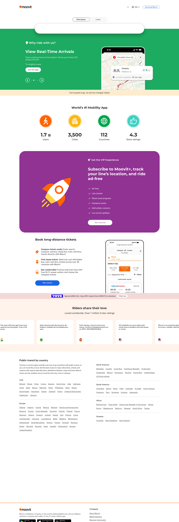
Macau (35, 388)
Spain (46, 426)
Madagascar (108, 408)
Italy (61, 415)
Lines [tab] (98, 19)
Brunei (29, 384)
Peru (107, 392)
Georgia (51, 384)
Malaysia (42, 388)
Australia (99, 421)
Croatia (31, 411)
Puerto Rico (137, 373)
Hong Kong (60, 384)
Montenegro (73, 419)
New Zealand (124, 421)
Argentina (100, 389)
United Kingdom (25, 430)
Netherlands (24, 423)
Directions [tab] (81, 19)
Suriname (115, 392)
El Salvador (145, 369)
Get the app (33, 70)
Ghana (150, 405)
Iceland (48, 415)
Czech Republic (42, 411)
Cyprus (43, 384)
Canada (109, 369)
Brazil (115, 389)
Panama (128, 373)
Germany (22, 415)
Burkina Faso (101, 405)
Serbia (21, 426)
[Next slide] (42, 80)
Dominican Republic (132, 369)
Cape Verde (112, 405)
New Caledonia (111, 421)
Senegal (127, 408)
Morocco (118, 408)
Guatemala (100, 373)
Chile (121, 389)
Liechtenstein (24, 419)
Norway (50, 423)
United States (149, 373)
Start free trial (100, 223)
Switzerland (62, 426)
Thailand (52, 392)
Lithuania (35, 419)
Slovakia (29, 426)
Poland (57, 423)
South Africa (137, 408)
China (36, 384)
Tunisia (147, 408)
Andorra (30, 407)
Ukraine (72, 426)
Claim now (122, 296)
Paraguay (100, 392)
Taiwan (44, 392)
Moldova (62, 419)
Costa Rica (118, 369)
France (77, 411)
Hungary (39, 415)
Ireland (55, 415)
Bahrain (22, 384)
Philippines (59, 388)
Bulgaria (22, 411)
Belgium (54, 407)
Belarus (46, 407)
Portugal (65, 423)
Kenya (98, 408)
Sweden (53, 426)
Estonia (62, 411)
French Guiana (149, 389)
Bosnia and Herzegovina (68, 407)
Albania (22, 407)
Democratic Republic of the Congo (132, 405)
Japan (28, 388)
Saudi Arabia (24, 392)
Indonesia (76, 384)
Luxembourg (46, 419)
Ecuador (138, 389)
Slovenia (38, 426)
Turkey (59, 392)
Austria (38, 407)
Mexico (110, 373)
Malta (55, 419)
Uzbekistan (23, 395)
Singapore (35, 392)
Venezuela (133, 392)
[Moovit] (25, 510)
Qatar (67, 388)
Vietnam (33, 395)
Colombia (129, 389)
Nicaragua (119, 373)
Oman (50, 388)
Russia (74, 388)
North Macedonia (38, 423)
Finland (69, 411)
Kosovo (68, 415)
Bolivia (108, 389)
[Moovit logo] (25, 7)
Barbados (100, 369)
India (69, 384)
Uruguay (124, 392)
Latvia (75, 415)
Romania (74, 423)
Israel (21, 388)
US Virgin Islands (102, 376)
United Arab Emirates (72, 392)
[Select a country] (128, 7)
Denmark (53, 411)
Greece (31, 415)
